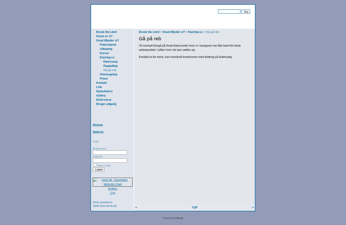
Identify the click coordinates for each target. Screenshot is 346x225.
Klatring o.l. (107, 57)
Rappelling (110, 66)
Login (96, 141)
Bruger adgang (106, 104)
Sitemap (98, 124)
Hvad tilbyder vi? (107, 40)
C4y (112, 193)
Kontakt (101, 82)
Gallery (101, 95)
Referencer (104, 99)
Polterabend (108, 44)
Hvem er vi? (104, 36)
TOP (194, 207)
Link (99, 87)
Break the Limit (106, 32)
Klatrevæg (110, 61)
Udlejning (106, 49)
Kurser (104, 53)
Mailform (98, 131)
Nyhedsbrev (104, 91)
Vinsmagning (108, 74)
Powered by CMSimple (173, 218)
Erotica (112, 188)
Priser (104, 78)
